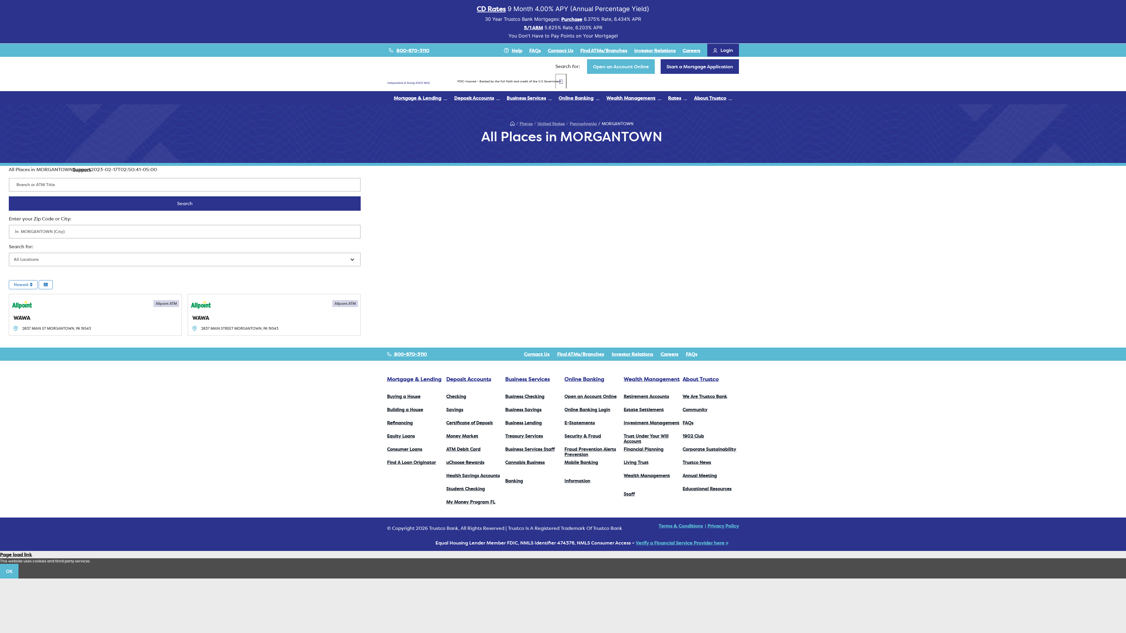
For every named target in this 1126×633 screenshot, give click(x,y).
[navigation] (621, 66)
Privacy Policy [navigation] (723, 526)
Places (526, 124)
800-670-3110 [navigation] (410, 354)
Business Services (527, 379)
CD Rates (491, 8)
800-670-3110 (412, 50)
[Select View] (46, 284)
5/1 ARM (533, 27)
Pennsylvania (583, 124)
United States (551, 124)
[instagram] (728, 354)
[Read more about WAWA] (95, 315)
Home (512, 124)
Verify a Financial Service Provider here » (682, 543)
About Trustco (701, 379)
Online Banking (584, 379)
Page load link (16, 554)
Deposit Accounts (468, 379)
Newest (22, 284)
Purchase (571, 19)
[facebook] (709, 354)
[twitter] (718, 354)
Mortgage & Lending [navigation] (414, 379)
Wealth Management (652, 379)
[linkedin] (737, 354)
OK (9, 571)
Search (192, 203)
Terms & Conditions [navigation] (681, 526)
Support (82, 169)
